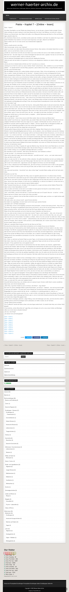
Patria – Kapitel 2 (8, 318)
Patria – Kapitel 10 (8, 331)
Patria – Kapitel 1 (8, 316)
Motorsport (8, 457)
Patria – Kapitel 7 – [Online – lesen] (34, 24)
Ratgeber (7, 499)
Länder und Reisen (9, 493)
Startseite (13, 18)
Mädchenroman (10, 473)
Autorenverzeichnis (25, 18)
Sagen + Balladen (10, 537)
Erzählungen (9, 412)
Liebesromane (9, 428)
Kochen (7, 487)
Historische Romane (11, 424)
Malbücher (8, 476)
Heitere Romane (10, 421)
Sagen (7, 525)
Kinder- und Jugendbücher (11, 464)
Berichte (6, 395)
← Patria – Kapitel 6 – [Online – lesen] (12, 345)
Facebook (37, 337)
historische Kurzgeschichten (13, 518)
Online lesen (7, 511)
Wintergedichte (9, 541)
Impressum (38, 18)
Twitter (29, 337)
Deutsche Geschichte (11, 443)
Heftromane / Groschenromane (12, 447)
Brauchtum (8, 440)
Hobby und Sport (9, 455)
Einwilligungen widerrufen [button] (46, 583)
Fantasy (7, 434)
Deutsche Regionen (10, 407)
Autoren (6, 392)
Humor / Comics (9, 461)
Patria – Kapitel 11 (8, 333)
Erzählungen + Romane (11, 410)
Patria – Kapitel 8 (8, 327)
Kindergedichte (9, 534)
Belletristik (7, 513)
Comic (6, 403)
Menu (7, 15)
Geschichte (8, 438)
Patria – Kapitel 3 (8, 320)
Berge (7, 495)
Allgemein (8, 466)
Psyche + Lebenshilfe (11, 504)
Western (8, 452)
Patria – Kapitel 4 (8, 322)
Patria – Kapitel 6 (8, 326)
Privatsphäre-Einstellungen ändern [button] (31, 583)
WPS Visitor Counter (13, 576)
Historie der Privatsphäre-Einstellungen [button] (13, 583)
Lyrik (6, 528)
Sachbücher (9, 480)
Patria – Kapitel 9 (8, 329)
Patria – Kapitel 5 (8, 324)
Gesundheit (9, 501)
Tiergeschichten (10, 431)
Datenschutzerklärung (52, 18)
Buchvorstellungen (8, 398)
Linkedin (45, 337)
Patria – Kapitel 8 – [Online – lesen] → (56, 345)
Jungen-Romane (10, 470)
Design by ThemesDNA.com (34, 590)
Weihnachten (9, 483)
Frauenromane (10, 414)
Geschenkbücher (10, 417)
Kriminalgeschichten (10, 490)
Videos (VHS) (8, 508)
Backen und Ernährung (10, 400)
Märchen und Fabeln (11, 522)
